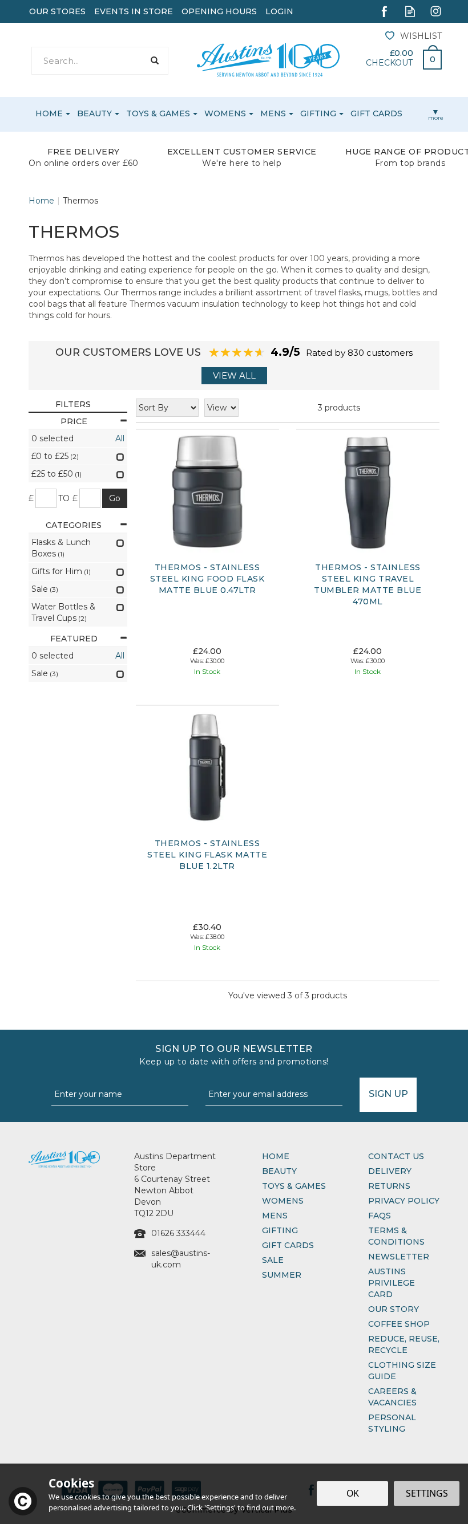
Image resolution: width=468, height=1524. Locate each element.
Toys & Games (294, 1186)
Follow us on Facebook (384, 11)
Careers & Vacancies (392, 1397)
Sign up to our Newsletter (234, 1055)
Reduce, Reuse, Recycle (403, 1344)
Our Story (393, 1309)
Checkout (389, 63)
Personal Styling (392, 1423)
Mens (275, 1215)
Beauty (279, 1171)
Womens (283, 1201)
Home (275, 1156)
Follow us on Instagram (436, 11)
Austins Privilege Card (391, 1282)
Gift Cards (288, 1245)
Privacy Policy (403, 1201)
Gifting (280, 1230)
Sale (273, 1260)
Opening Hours (219, 11)
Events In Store (133, 11)
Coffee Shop (399, 1324)
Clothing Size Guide (402, 1370)
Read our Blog (410, 11)
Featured (74, 638)
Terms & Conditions (396, 1236)
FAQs (379, 1215)
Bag (428, 56)
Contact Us (396, 1156)
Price (73, 421)
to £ (68, 498)
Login (279, 11)
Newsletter (398, 1256)
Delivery (389, 1171)
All (119, 438)
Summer (281, 1275)
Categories (74, 525)
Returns (389, 1186)
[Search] (154, 60)
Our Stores (57, 11)
